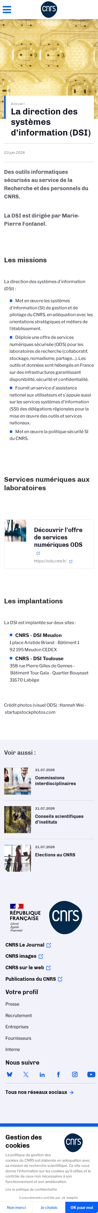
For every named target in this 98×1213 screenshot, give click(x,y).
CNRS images (20, 956)
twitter (26, 1074)
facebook (58, 1074)
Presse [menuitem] (12, 1004)
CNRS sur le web (24, 968)
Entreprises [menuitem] (17, 1026)
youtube (91, 1074)
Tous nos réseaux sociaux (26, 1092)
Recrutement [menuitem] (18, 1015)
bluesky (9, 1074)
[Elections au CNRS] (49, 858)
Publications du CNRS (30, 979)
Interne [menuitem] (12, 1049)
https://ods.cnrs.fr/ (50, 561)
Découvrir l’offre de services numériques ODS (58, 537)
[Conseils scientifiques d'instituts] (49, 819)
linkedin (42, 1074)
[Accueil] (49, 9)
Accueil (18, 103)
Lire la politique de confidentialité (31, 1189)
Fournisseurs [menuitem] (18, 1038)
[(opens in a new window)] (15, 531)
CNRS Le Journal (24, 945)
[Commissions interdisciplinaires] (49, 781)
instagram (75, 1074)
